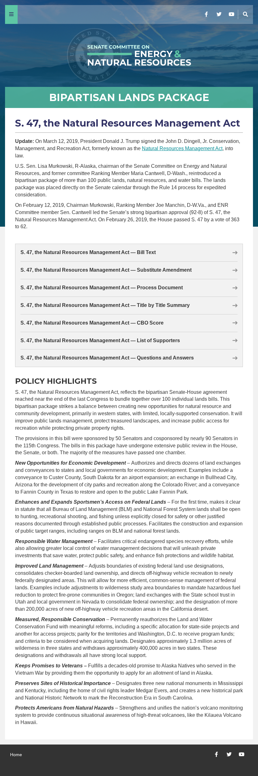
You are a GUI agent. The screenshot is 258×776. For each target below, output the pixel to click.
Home (16, 754)
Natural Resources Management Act (182, 148)
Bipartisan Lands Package (129, 97)
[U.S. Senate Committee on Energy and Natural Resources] (129, 55)
